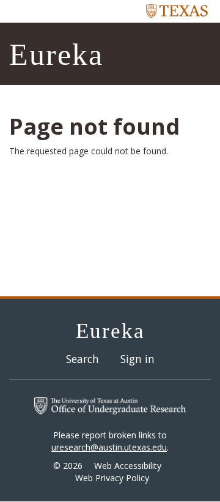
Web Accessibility (127, 465)
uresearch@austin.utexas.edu (109, 447)
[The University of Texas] (177, 10)
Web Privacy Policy (112, 478)
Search (82, 358)
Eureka (56, 54)
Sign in (137, 358)
